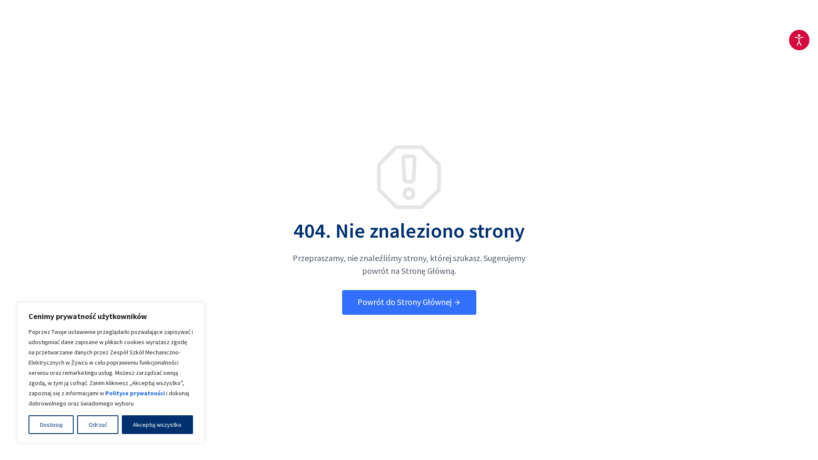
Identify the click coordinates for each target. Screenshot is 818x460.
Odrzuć (98, 424)
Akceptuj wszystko (157, 424)
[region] (110, 372)
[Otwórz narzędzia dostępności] (799, 40)
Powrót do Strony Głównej (405, 301)
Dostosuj (51, 424)
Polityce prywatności (135, 393)
